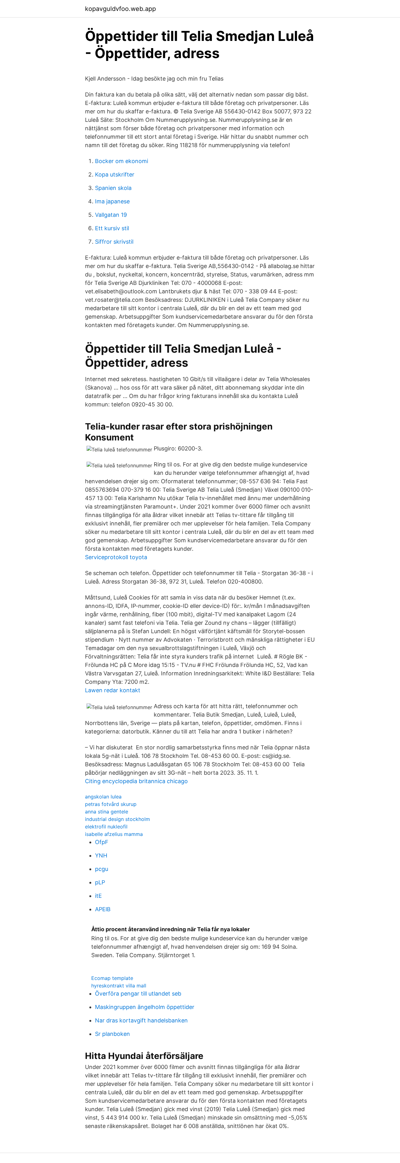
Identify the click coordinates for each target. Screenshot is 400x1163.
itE (98, 895)
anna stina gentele (106, 811)
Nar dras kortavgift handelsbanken (141, 1020)
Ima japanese (112, 201)
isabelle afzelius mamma (114, 834)
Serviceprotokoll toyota (116, 557)
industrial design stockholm (117, 819)
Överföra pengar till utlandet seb (138, 993)
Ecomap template (112, 978)
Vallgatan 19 (111, 214)
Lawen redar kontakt (112, 690)
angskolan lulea (103, 796)
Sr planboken (112, 1034)
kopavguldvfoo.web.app (120, 9)
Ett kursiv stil (112, 228)
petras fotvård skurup (111, 804)
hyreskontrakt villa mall (118, 985)
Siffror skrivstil (114, 241)
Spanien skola (113, 188)
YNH (101, 855)
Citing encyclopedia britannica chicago (136, 781)
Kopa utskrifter (114, 174)
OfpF (101, 842)
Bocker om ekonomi (121, 161)
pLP (100, 882)
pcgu (101, 869)
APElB (103, 909)
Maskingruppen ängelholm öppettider (144, 1007)
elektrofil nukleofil (106, 826)
